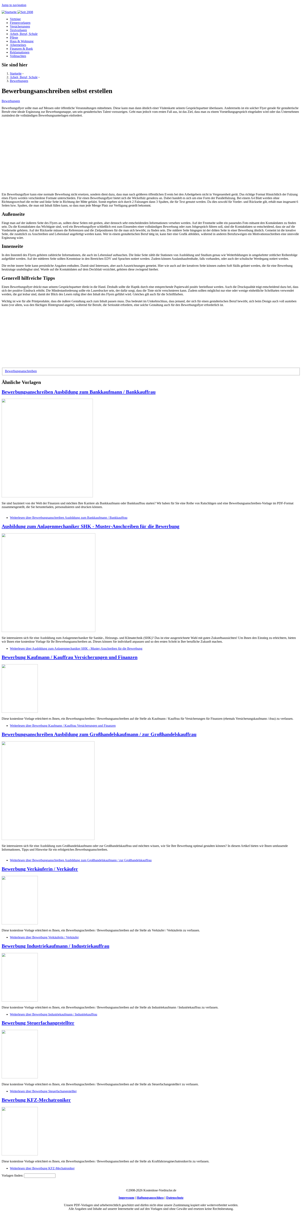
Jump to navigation (14, 5)
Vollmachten (18, 56)
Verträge (15, 19)
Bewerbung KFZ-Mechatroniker (36, 1100)
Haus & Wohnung (21, 41)
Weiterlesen (68, 517)
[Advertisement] (125, 153)
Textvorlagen (18, 30)
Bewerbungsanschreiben (21, 371)
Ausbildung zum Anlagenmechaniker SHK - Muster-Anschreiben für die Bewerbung (90, 526)
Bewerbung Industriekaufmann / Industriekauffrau (55, 946)
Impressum (126, 1197)
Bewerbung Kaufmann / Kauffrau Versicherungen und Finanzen (69, 657)
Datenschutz (174, 1197)
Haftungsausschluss (150, 1197)
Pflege (14, 37)
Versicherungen (20, 26)
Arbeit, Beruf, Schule (24, 34)
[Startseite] (17, 12)
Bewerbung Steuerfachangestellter (38, 1023)
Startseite (16, 73)
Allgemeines (18, 45)
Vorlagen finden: (13, 1175)
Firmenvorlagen (20, 22)
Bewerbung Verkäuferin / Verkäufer (40, 869)
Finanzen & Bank (21, 48)
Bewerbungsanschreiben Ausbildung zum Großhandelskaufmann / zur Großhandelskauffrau (99, 734)
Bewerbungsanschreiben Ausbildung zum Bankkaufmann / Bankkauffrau (79, 392)
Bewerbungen (19, 81)
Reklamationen (19, 52)
